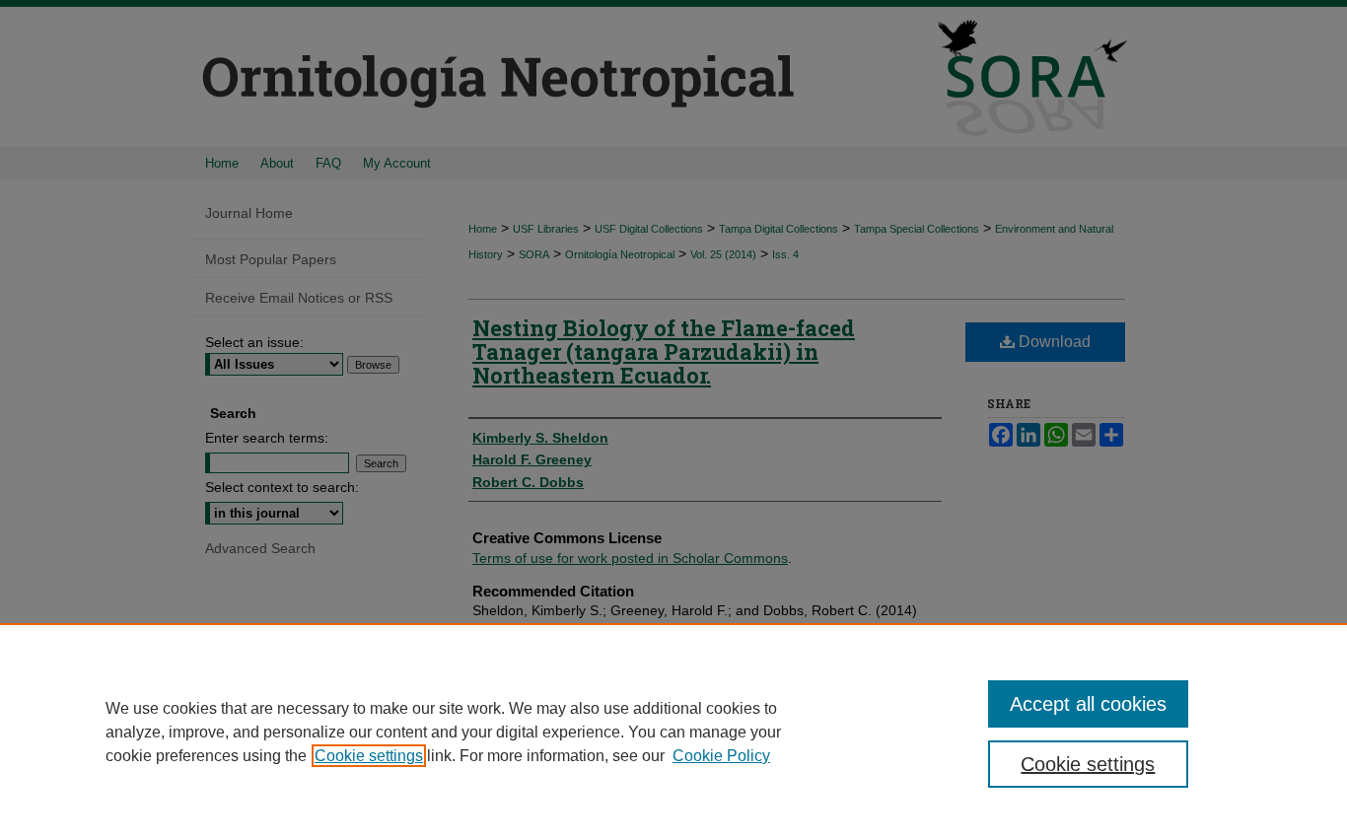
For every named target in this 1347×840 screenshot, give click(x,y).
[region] (673, 731)
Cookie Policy (721, 755)
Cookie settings (369, 755)
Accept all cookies (1088, 704)
